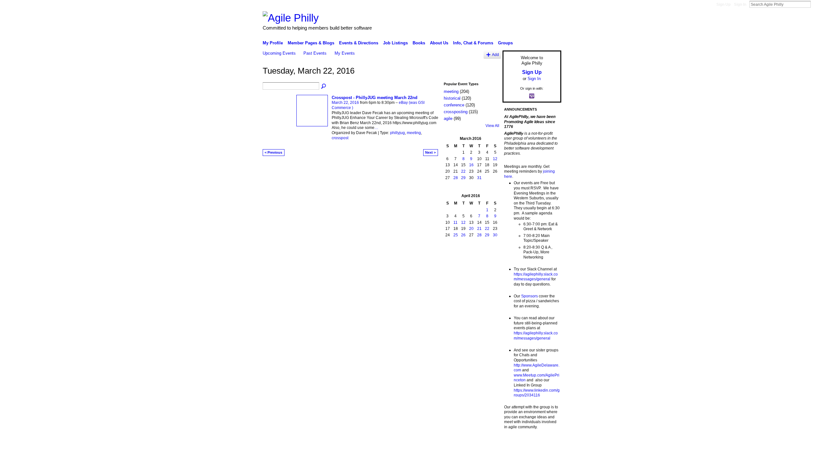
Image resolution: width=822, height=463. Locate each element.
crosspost (340, 138)
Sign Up (723, 4)
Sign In (740, 4)
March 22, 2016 (345, 102)
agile (448, 118)
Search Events (324, 86)
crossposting (456, 111)
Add (495, 54)
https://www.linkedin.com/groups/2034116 (537, 393)
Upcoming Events (279, 53)
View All (492, 125)
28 (455, 178)
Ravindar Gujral (311, 443)
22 (463, 171)
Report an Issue (514, 443)
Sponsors (529, 296)
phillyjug (397, 133)
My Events (345, 53)
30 (495, 235)
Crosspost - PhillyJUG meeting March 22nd (374, 97)
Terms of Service (546, 443)
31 (479, 178)
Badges (488, 443)
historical (452, 98)
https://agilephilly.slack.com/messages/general (536, 277)
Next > (430, 152)
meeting (414, 133)
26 (463, 235)
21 (479, 228)
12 (495, 159)
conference (454, 105)
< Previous (273, 152)
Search (815, 4)
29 (463, 178)
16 (471, 165)
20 (471, 228)
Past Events (315, 53)
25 (455, 235)
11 (455, 222)
